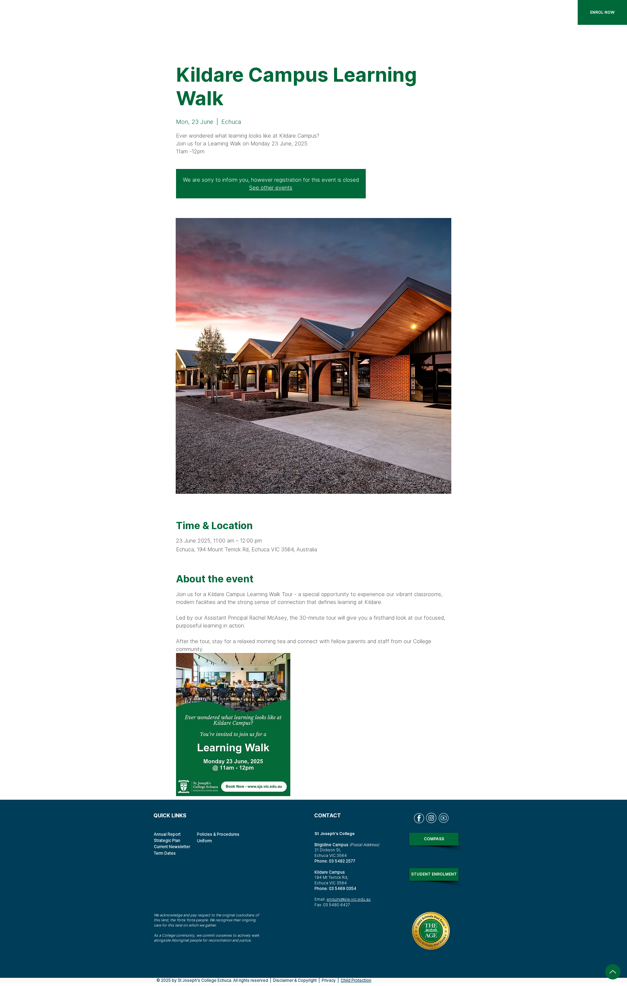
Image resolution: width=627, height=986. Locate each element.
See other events (270, 187)
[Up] (612, 971)
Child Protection (356, 980)
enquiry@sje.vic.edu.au (349, 899)
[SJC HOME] (134, 12)
